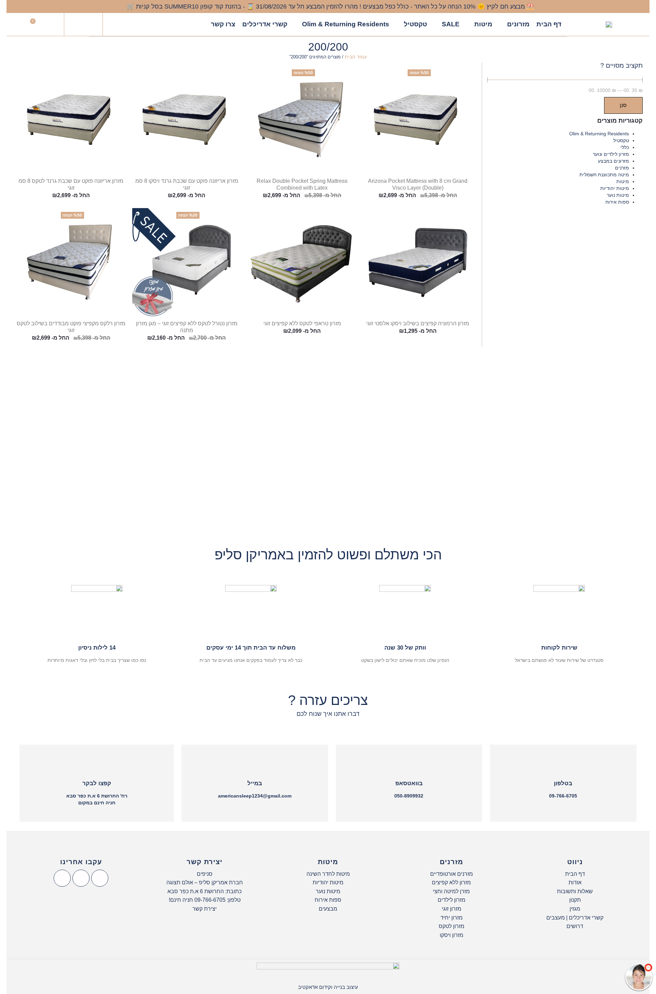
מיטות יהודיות (614, 188)
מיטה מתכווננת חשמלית (604, 174)
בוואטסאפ (409, 783)
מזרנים (622, 168)
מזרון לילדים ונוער (611, 154)
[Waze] (62, 878)
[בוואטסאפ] (409, 766)
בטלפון (563, 783)
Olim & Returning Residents (599, 133)
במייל (254, 783)
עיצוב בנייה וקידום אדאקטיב (328, 987)
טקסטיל (621, 140)
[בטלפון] (563, 766)
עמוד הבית (356, 56)
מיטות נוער (618, 195)
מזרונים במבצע (613, 161)
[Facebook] (99, 878)
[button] (83, 24)
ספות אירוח (617, 202)
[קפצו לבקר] (97, 766)
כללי (624, 147)
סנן (623, 105)
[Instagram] (81, 878)
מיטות (622, 181)
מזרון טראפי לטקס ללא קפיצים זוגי (302, 323)
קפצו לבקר (96, 783)
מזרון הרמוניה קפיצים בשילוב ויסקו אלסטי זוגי (417, 323)
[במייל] (255, 766)
